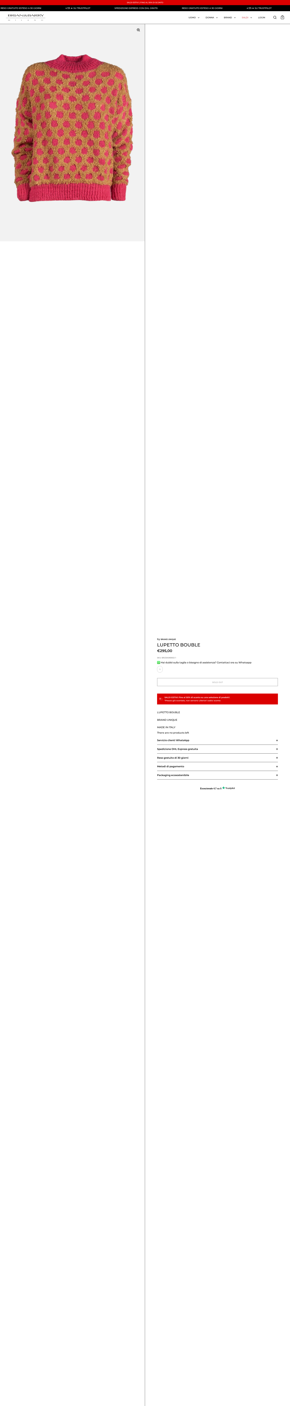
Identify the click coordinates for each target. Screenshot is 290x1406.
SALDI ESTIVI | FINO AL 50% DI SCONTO (145, 2)
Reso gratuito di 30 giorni (172, 757)
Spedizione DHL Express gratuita (177, 749)
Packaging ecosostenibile (173, 775)
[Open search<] (275, 17)
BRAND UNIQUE (168, 639)
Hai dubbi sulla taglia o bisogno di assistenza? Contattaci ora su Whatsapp (205, 662)
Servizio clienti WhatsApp (173, 740)
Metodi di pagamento (170, 766)
